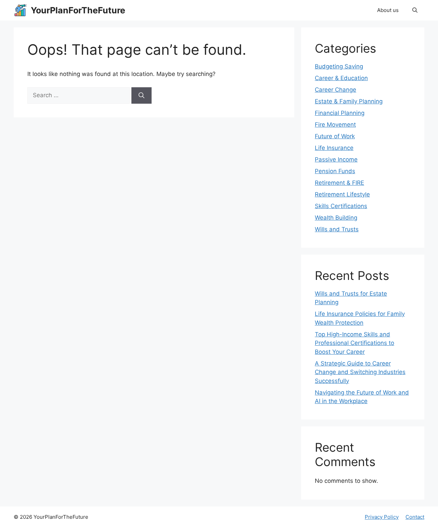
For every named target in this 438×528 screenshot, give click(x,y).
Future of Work (335, 136)
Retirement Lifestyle (342, 194)
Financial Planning (339, 113)
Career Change (335, 89)
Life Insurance (334, 147)
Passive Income (336, 159)
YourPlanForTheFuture (78, 10)
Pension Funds (335, 171)
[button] (414, 10)
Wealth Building (336, 217)
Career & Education (341, 78)
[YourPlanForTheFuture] (20, 10)
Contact (414, 517)
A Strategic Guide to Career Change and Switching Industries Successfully (360, 372)
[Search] (141, 95)
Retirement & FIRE (339, 182)
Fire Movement (335, 124)
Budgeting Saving (339, 66)
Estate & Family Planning (349, 101)
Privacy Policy (382, 517)
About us (388, 10)
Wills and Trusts (337, 229)
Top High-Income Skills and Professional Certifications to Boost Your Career (354, 343)
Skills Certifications (341, 206)
